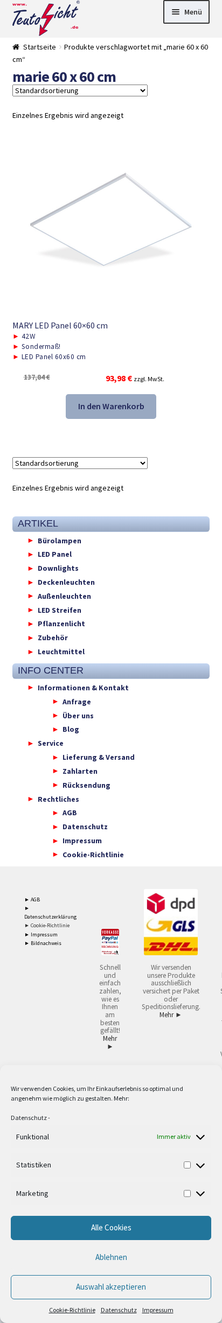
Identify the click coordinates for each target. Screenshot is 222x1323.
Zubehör (53, 637)
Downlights (58, 568)
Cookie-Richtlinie (72, 1310)
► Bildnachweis (42, 943)
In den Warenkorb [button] (111, 406)
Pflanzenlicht (61, 623)
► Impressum (41, 934)
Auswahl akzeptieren (111, 1287)
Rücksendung (86, 784)
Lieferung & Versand (99, 757)
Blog (71, 729)
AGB (70, 812)
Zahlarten (80, 770)
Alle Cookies (111, 1227)
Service (51, 743)
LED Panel (55, 554)
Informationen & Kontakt (83, 687)
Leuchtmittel (61, 651)
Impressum (158, 1310)
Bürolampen (59, 540)
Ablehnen (111, 1257)
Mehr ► (110, 1042)
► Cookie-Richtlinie (47, 925)
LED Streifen (59, 609)
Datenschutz (29, 1118)
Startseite (39, 47)
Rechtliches (58, 798)
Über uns (78, 715)
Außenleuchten (64, 595)
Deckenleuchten (66, 582)
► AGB (32, 899)
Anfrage (77, 701)
